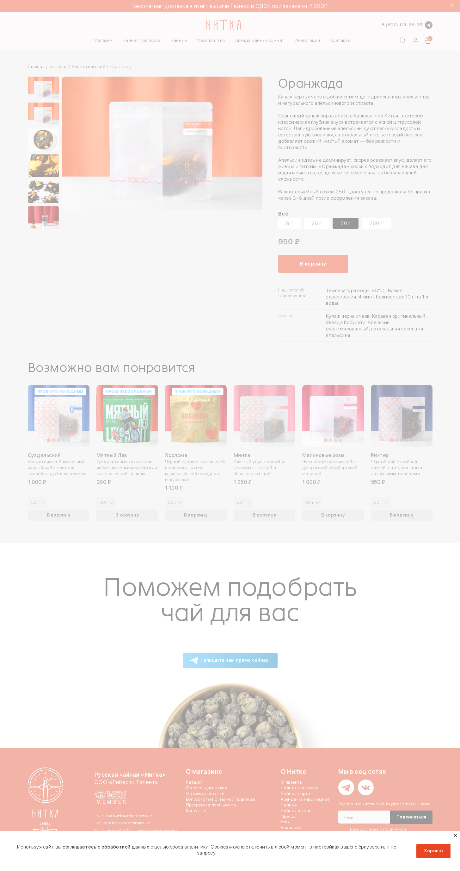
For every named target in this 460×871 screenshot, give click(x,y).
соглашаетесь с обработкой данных (106, 847)
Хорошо (433, 850)
